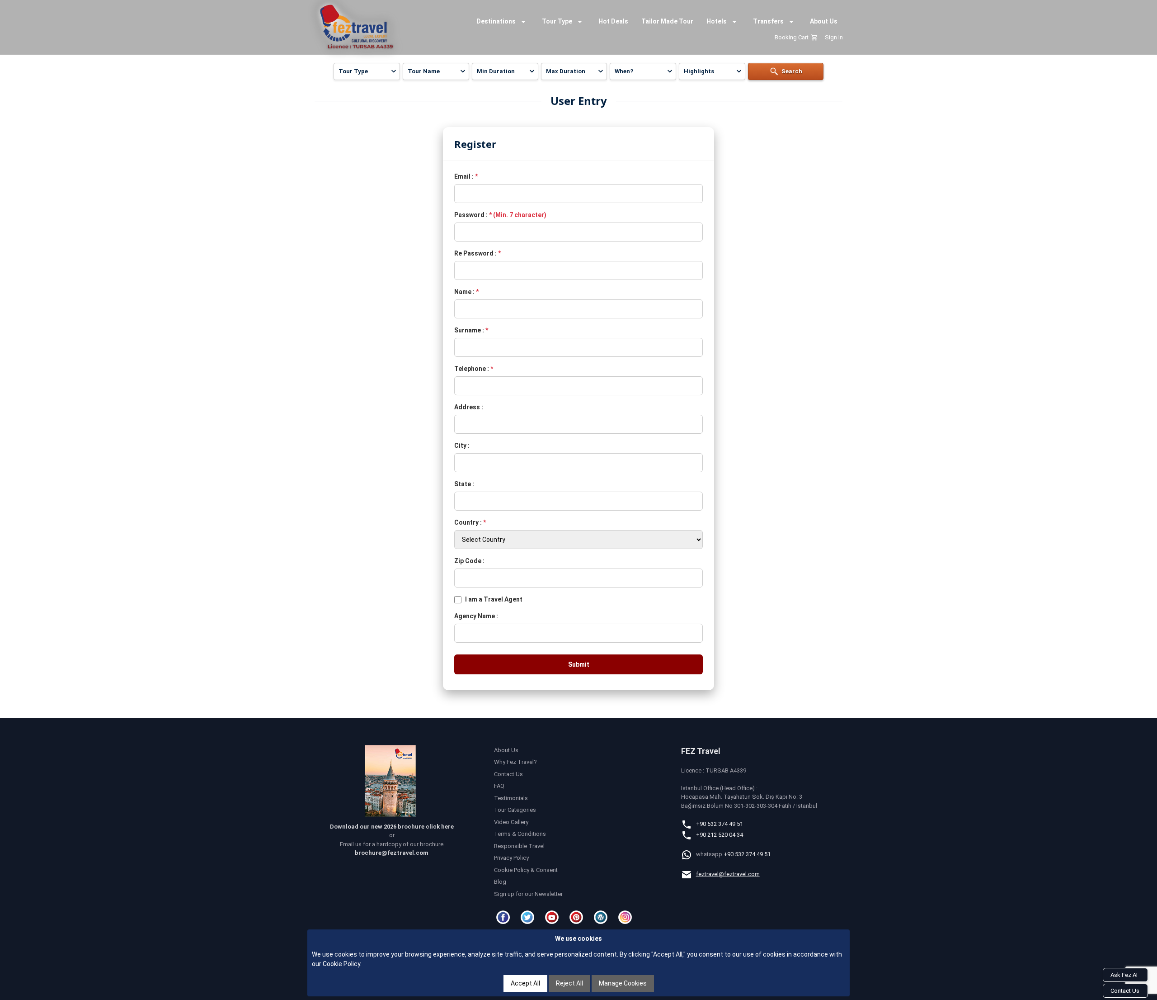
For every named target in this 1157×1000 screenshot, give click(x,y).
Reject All (569, 983)
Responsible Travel (519, 846)
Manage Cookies (623, 983)
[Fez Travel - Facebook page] (504, 917)
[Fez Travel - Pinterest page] (577, 917)
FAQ (499, 785)
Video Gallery (511, 822)
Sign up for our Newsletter (528, 894)
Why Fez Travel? (515, 761)
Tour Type (557, 21)
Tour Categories (515, 809)
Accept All (525, 983)
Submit (578, 664)
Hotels (716, 21)
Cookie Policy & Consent (526, 870)
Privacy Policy (511, 857)
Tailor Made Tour (667, 21)
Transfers (768, 21)
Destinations (496, 21)
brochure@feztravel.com (391, 852)
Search (791, 71)
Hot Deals (613, 21)
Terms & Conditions (520, 833)
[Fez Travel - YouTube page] (553, 917)
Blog (500, 881)
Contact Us (508, 774)
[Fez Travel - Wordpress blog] (602, 917)
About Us (823, 21)
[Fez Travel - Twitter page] (528, 917)
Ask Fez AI (1124, 975)
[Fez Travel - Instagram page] (626, 917)
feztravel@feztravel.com (728, 874)
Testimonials (511, 798)
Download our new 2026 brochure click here (392, 826)
